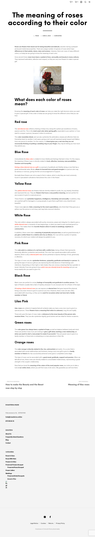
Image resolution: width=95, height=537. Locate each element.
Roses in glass (10, 456)
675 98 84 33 (10, 421)
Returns (50, 523)
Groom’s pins (11, 479)
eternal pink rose (36, 254)
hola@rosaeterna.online (14, 417)
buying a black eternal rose (25, 288)
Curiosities (58, 35)
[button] (71, 2)
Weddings (9, 473)
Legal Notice (34, 523)
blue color (29, 159)
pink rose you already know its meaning (55, 267)
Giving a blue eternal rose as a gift (26, 167)
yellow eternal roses (24, 190)
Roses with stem (11, 459)
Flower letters (10, 470)
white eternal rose (21, 224)
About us (8, 434)
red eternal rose (23, 129)
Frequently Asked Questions (14, 437)
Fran (37, 35)
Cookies (43, 523)
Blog (7, 440)
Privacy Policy (60, 523)
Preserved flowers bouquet (14, 465)
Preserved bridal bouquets (15, 476)
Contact (8, 443)
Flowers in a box (11, 462)
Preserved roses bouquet (15, 467)
